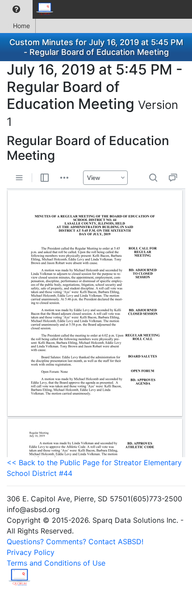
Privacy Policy (30, 552)
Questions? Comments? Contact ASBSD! (75, 541)
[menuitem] (16, 9)
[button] (16, 9)
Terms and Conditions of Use (56, 562)
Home (21, 25)
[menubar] (29, 9)
